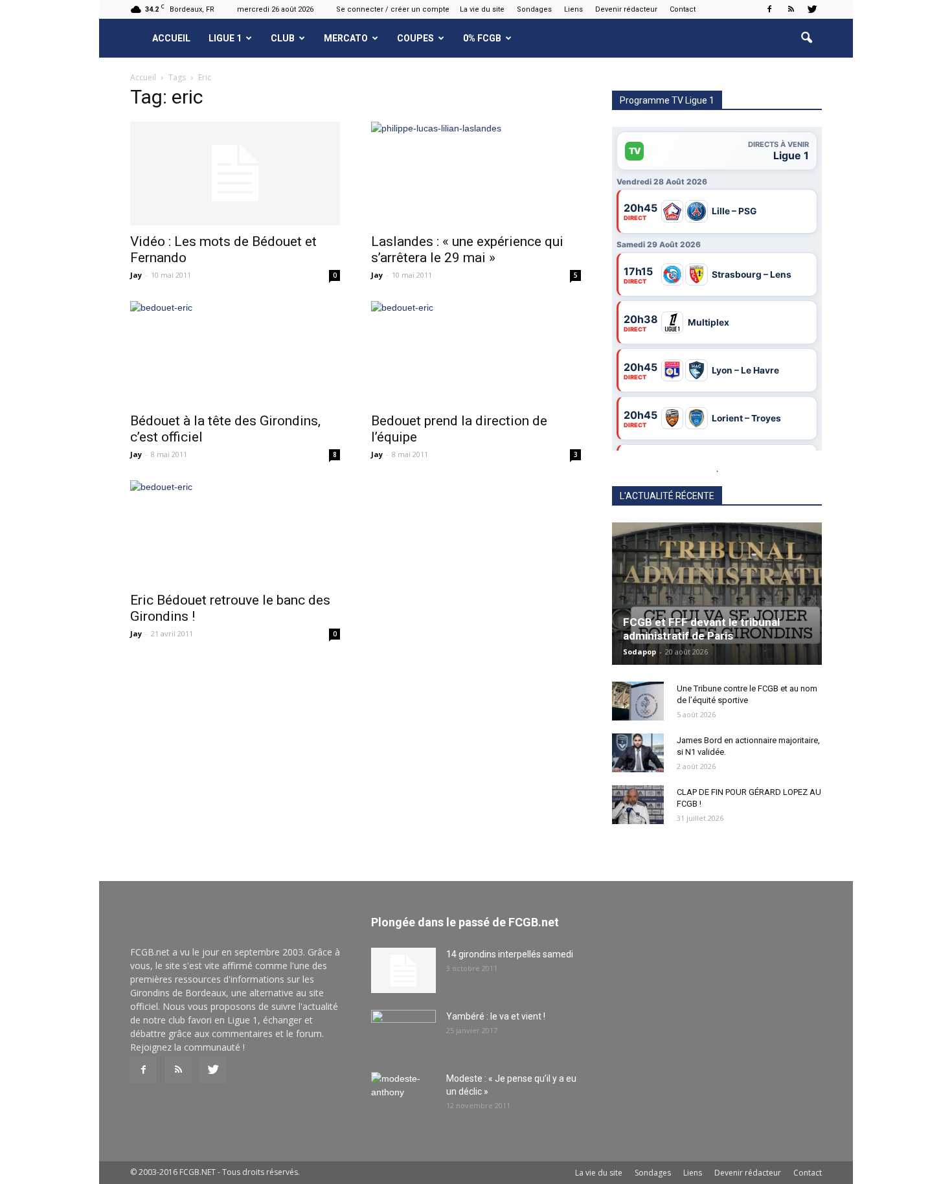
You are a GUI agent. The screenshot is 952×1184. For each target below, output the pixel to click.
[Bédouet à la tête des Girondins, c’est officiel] (235, 353)
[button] (806, 38)
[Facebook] (769, 9)
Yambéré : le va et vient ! (495, 1016)
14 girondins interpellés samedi (509, 954)
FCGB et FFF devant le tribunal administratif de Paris (701, 629)
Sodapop (639, 651)
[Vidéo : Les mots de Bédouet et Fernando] (235, 173)
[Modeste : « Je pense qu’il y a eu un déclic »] (403, 1094)
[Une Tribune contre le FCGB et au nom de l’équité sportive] (638, 701)
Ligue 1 (225, 38)
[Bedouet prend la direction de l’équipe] (476, 353)
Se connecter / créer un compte (392, 9)
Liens (573, 9)
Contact (683, 9)
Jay (136, 275)
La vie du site (482, 9)
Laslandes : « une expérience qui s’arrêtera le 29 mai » (467, 249)
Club (283, 38)
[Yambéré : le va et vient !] (403, 1032)
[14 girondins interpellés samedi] (403, 970)
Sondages (534, 9)
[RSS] (790, 9)
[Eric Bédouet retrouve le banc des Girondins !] (235, 532)
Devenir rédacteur (626, 9)
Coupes (415, 38)
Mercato (346, 38)
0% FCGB (482, 38)
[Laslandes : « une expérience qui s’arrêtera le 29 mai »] (476, 173)
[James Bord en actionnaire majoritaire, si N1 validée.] (638, 752)
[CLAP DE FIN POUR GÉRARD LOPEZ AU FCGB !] (638, 804)
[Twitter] (812, 9)
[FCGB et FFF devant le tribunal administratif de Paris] (717, 593)
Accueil (171, 38)
